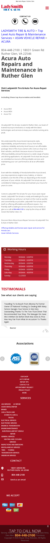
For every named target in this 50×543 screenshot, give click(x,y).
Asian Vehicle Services (10, 233)
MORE (24, 393)
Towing (11, 450)
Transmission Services (10, 453)
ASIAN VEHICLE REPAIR (30, 38)
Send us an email (18, 479)
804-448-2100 (10, 50)
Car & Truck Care (8, 412)
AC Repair (17, 404)
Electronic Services (9, 423)
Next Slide (47, 330)
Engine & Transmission (10, 426)
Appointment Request (24, 387)
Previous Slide (42, 330)
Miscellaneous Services (10, 447)
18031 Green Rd (33, 50)
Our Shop (24, 376)
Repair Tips (24, 382)
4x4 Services (6, 404)
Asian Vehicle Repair (9, 407)
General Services (8, 436)
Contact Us (24, 385)
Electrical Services (8, 420)
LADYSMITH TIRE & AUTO (18, 31)
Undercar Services (8, 455)
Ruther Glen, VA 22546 (16, 53)
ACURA (5, 41)
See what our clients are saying (19, 295)
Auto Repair (24, 379)
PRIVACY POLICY (24, 390)
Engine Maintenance (9, 428)
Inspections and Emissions (12, 445)
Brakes (4, 409)
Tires (3, 450)
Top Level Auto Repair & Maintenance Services (23, 34)
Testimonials (13, 289)
